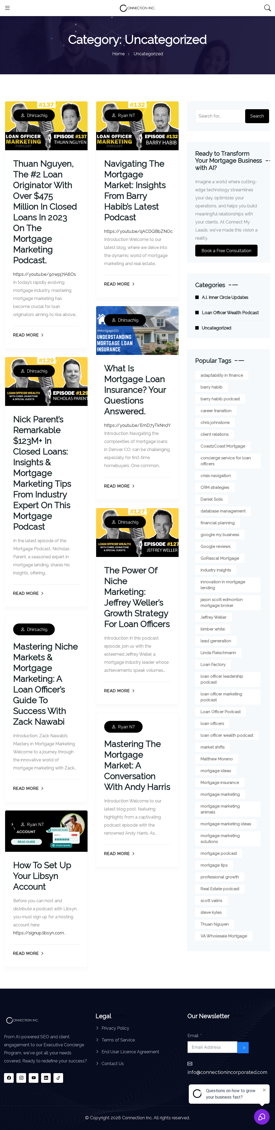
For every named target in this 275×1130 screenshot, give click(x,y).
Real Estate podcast (220, 888)
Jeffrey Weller (213, 617)
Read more (26, 335)
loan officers (212, 723)
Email (192, 1035)
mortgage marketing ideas (226, 823)
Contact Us (113, 1063)
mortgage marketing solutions (220, 838)
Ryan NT (126, 115)
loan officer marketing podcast (221, 697)
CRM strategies (215, 487)
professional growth (220, 877)
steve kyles (211, 912)
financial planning (218, 522)
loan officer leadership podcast (222, 679)
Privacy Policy (115, 1028)
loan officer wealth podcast (227, 735)
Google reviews (215, 546)
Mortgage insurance (220, 782)
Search (257, 116)
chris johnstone (215, 422)
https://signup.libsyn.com (38, 932)
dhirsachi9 (37, 115)
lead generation (216, 641)
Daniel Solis (212, 499)
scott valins (211, 900)
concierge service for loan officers (226, 461)
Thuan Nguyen (215, 924)
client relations (215, 434)
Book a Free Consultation (226, 250)
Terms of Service (118, 1040)
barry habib (212, 387)
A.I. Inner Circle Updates (225, 297)
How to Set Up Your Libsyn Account (42, 875)
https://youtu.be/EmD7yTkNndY (137, 425)
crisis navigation (216, 475)
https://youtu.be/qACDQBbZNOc (138, 231)
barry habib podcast (220, 399)
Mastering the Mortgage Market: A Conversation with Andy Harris (137, 765)
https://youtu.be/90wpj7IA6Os (44, 274)
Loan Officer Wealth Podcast (230, 312)
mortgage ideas (216, 770)
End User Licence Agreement (130, 1051)
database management (223, 511)
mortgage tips (214, 865)
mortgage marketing (220, 794)
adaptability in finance (222, 375)
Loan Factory (213, 664)
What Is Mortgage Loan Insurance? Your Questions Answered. (135, 389)
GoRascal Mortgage (220, 558)
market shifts (213, 747)
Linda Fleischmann (218, 652)
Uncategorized (216, 328)
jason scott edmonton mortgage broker (222, 602)
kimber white (213, 629)
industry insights (216, 570)
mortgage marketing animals (220, 809)
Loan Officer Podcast (221, 711)
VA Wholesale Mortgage (224, 936)
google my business (220, 534)
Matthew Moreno (217, 759)
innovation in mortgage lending (223, 584)
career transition (216, 410)
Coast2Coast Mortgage (223, 446)
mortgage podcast (219, 853)
